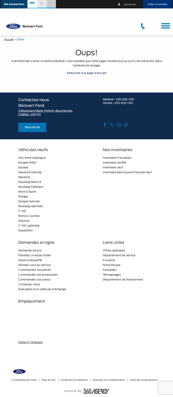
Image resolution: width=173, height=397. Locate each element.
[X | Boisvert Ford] (112, 125)
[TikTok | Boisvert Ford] (126, 125)
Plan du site (49, 380)
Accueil (9, 39)
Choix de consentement (144, 380)
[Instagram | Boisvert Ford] (119, 125)
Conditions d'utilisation (74, 380)
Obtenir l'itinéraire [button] (30, 342)
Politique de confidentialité (109, 380)
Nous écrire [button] (32, 127)
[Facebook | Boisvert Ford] (105, 125)
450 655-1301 (125, 99)
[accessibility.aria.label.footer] (96, 391)
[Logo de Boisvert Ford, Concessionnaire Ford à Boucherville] (25, 26)
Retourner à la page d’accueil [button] (86, 73)
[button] (14, 4)
